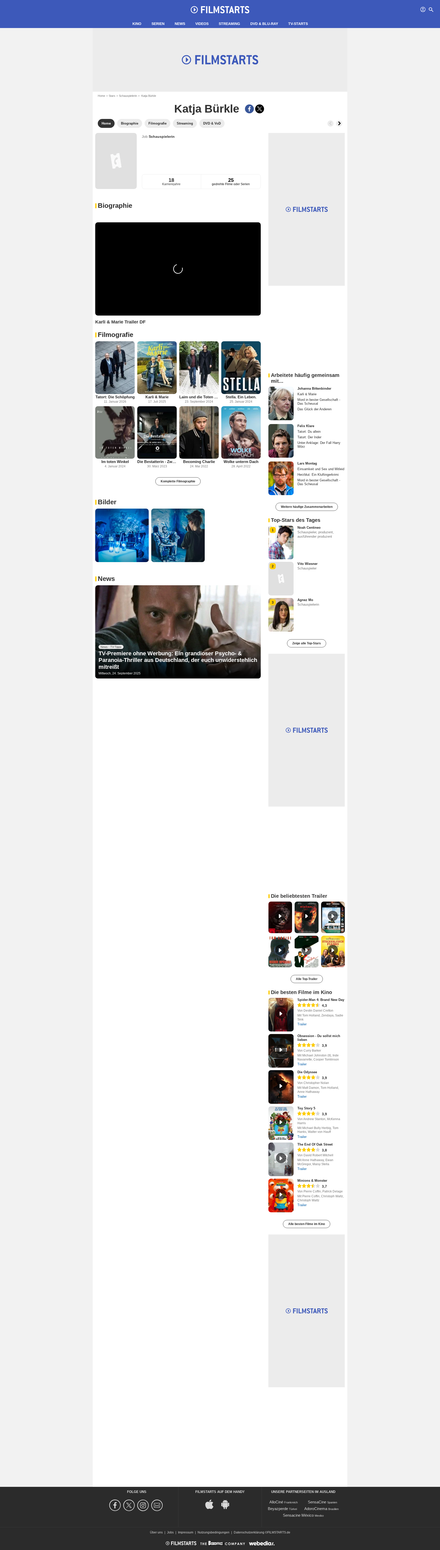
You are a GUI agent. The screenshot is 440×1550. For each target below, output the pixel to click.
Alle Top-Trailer (307, 979)
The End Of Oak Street (315, 1144)
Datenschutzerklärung (249, 1532)
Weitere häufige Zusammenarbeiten (307, 507)
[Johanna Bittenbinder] (281, 403)
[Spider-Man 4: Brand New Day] (281, 1014)
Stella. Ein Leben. (241, 397)
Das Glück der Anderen (314, 409)
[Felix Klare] (281, 441)
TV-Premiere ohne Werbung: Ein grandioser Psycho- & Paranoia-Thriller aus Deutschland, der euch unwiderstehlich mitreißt (178, 660)
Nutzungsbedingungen (213, 1532)
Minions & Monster (312, 1180)
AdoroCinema (315, 1508)
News (180, 24)
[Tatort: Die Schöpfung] (115, 367)
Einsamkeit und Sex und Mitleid (320, 469)
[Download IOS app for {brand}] (212, 1504)
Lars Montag (307, 463)
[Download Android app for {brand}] (228, 1504)
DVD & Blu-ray (264, 24)
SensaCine (317, 1502)
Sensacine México (298, 1515)
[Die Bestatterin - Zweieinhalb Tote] (157, 432)
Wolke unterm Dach (241, 461)
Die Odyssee (307, 1072)
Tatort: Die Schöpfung (115, 397)
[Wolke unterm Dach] (241, 432)
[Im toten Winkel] (115, 432)
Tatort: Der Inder (309, 437)
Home (101, 95)
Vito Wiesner (307, 564)
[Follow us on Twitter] (129, 1505)
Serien (158, 24)
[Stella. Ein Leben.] (241, 367)
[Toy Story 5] (281, 1123)
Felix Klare (305, 426)
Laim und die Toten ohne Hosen (199, 397)
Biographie (115, 205)
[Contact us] (157, 1505)
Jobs (170, 1532)
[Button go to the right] (339, 123)
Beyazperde (278, 1508)
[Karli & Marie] (157, 367)
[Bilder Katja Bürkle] (122, 535)
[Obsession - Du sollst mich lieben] (281, 1051)
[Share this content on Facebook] (249, 108)
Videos (202, 24)
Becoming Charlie (199, 461)
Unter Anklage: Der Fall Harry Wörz (318, 444)
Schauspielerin (128, 95)
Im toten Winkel (115, 461)
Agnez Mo (305, 600)
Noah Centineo (309, 527)
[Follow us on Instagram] (143, 1505)
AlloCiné (276, 1502)
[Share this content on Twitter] (259, 108)
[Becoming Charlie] (199, 432)
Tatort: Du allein (309, 431)
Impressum (185, 1532)
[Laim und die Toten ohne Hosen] (199, 367)
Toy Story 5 (306, 1108)
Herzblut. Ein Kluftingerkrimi (318, 475)
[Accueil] (220, 9)
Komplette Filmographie (178, 481)
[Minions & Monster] (281, 1195)
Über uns (156, 1532)
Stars (112, 95)
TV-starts (298, 24)
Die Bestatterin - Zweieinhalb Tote (157, 461)
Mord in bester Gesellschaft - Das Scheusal (318, 401)
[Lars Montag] (281, 478)
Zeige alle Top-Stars (306, 643)
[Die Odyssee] (281, 1087)
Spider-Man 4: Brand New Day (320, 1000)
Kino (136, 24)
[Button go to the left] (330, 123)
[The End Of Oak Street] (281, 1159)
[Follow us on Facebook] (115, 1505)
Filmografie (115, 334)
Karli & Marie (157, 397)
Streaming (229, 24)
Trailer (302, 1024)
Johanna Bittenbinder (314, 388)
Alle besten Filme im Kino (306, 1224)
